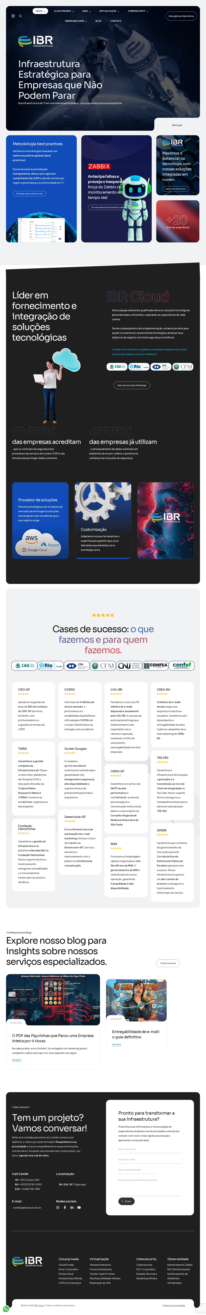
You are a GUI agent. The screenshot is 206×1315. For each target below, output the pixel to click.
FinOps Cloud (66, 1273)
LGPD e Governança (70, 1283)
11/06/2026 (115, 1018)
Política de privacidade (174, 1305)
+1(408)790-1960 (30, 1189)
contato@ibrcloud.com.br (27, 1207)
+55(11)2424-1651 (30, 1180)
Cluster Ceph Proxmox (102, 1273)
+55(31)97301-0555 (31, 1184)
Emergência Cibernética (181, 16)
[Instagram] (57, 1207)
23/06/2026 (16, 1022)
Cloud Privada (66, 1264)
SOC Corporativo (145, 1269)
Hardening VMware (146, 1278)
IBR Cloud (39, 1305)
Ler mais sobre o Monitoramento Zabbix (108, 207)
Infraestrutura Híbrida (70, 1278)
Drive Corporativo (68, 1269)
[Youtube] (79, 1207)
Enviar (128, 1201)
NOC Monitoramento (178, 1269)
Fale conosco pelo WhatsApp (131, 385)
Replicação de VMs (100, 1283)
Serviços (177, 125)
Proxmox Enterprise (101, 1269)
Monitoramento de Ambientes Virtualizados (177, 1278)
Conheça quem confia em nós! (29, 193)
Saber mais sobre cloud (176, 189)
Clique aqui (80, 1184)
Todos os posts (168, 963)
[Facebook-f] (65, 1207)
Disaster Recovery (146, 1273)
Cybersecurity (144, 1264)
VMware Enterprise (100, 1264)
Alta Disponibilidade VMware (105, 1278)
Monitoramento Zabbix (180, 1264)
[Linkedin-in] (72, 1207)
